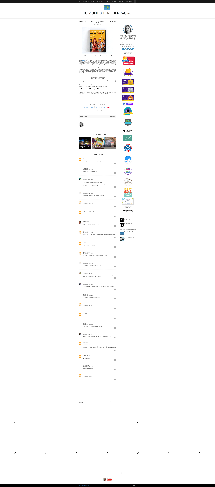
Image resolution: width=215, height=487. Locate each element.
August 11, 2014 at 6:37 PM (88, 203)
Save (109, 107)
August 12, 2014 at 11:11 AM (88, 232)
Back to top (133, 485)
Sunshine (85, 342)
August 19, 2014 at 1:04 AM (88, 273)
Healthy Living (107, 1)
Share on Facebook (90, 107)
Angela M (85, 271)
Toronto (121, 1)
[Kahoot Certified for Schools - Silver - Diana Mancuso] (128, 92)
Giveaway (103, 110)
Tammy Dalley (87, 355)
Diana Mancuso (91, 122)
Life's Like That (86, 1)
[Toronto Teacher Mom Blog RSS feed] (133, 50)
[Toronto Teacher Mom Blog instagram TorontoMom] (128, 50)
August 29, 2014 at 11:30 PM (88, 376)
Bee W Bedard (86, 221)
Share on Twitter (101, 107)
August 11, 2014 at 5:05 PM (88, 169)
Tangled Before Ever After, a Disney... (84, 147)
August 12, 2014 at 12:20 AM (88, 222)
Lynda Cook (86, 192)
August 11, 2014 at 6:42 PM (88, 213)
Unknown (85, 231)
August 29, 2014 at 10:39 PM (88, 344)
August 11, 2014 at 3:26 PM (88, 160)
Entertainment (94, 110)
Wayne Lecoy (86, 177)
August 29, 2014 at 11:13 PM (88, 356)
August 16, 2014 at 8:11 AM (88, 263)
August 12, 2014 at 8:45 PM (88, 243)
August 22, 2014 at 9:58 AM (88, 295)
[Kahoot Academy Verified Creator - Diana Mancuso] (128, 64)
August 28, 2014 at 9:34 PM (88, 324)
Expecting (84, 60)
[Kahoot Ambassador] (128, 77)
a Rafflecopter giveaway (83, 96)
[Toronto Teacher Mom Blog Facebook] (123, 50)
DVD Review (89, 110)
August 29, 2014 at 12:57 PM (88, 334)
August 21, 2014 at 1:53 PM (88, 284)
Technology (114, 1)
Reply (115, 163)
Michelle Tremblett (88, 211)
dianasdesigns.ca (129, 44)
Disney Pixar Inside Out (109, 147)
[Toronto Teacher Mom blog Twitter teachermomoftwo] (125, 50)
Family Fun (93, 1)
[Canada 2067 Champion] (128, 174)
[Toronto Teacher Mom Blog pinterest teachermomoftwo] (130, 50)
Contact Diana (131, 46)
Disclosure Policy (81, 485)
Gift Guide (99, 1)
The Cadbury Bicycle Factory (129, 231)
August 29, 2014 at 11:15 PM (88, 366)
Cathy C (85, 332)
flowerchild (86, 283)
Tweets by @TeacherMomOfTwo (128, 211)
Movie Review (108, 110)
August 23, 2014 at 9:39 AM (88, 305)
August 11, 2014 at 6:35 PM (88, 193)
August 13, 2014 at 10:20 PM (88, 253)
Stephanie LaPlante (88, 201)
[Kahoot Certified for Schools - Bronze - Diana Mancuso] (128, 100)
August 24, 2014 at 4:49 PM (88, 315)
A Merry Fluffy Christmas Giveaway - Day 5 (128, 229)
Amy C (84, 158)
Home (80, 1)
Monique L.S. (86, 252)
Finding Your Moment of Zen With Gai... (97, 147)
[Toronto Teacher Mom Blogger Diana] (128, 34)
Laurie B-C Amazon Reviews (90, 262)
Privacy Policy (86, 485)
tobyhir (85, 313)
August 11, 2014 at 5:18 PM (88, 179)
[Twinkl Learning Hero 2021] (128, 164)
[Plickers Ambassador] (128, 115)
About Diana (124, 46)
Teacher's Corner (128, 1)
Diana (121, 35)
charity (85, 242)
